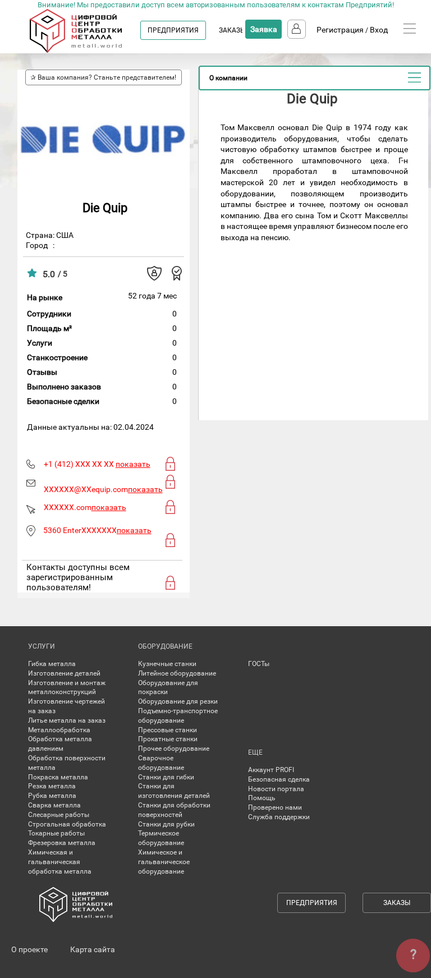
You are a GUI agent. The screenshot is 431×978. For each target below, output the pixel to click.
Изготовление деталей (64, 673)
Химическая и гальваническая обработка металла (59, 861)
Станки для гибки (166, 777)
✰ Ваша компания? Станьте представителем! (103, 77)
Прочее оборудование (173, 748)
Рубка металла (52, 796)
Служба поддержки (279, 817)
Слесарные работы (58, 815)
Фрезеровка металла (61, 843)
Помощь (262, 798)
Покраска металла (58, 777)
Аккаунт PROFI (271, 770)
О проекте (29, 949)
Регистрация (340, 29)
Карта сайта (92, 949)
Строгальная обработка (67, 824)
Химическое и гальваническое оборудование (164, 861)
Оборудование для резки (178, 701)
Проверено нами (275, 807)
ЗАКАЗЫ (232, 30)
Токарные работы (56, 833)
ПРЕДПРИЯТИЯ (173, 30)
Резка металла (52, 786)
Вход (379, 29)
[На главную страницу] (86, 50)
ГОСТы (258, 664)
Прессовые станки (167, 730)
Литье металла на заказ (67, 720)
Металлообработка (59, 730)
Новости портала (276, 789)
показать (133, 464)
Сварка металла (54, 805)
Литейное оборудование (177, 673)
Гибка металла (52, 664)
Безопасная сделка (279, 779)
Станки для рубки (166, 824)
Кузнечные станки (167, 664)
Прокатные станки (168, 739)
